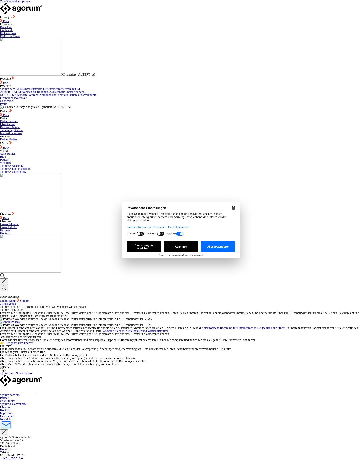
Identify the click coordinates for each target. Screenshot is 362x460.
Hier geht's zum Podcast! (19, 343)
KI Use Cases (8, 33)
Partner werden (9, 121)
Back (5, 21)
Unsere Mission (9, 224)
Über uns (5, 407)
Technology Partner (11, 130)
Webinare (5, 162)
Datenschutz (7, 416)
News (19, 373)
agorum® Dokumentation (15, 168)
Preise (3, 103)
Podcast (4, 159)
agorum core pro (10, 395)
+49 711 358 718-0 (11, 458)
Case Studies (7, 153)
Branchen (6, 27)
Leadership (6, 30)
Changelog (6, 100)
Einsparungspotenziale (13, 97)
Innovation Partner (11, 133)
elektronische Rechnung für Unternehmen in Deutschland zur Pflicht (244, 327)
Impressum (6, 413)
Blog (3, 156)
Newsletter (6, 419)
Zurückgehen (8, 303)
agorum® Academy (11, 165)
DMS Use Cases (10, 36)
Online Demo (8, 300)
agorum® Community (13, 171)
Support (24, 300)
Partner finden (8, 139)
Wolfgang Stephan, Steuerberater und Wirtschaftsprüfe (134, 330)
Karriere (5, 230)
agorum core (7, 373)
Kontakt (5, 233)
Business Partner (10, 127)
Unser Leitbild (8, 227)
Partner (4, 398)
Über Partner (7, 124)
